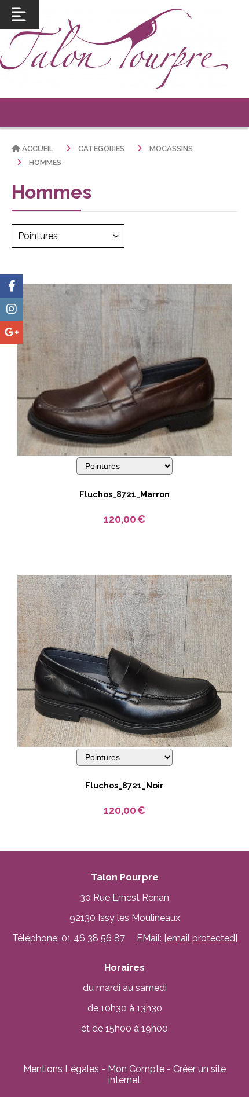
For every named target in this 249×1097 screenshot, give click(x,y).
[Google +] (11, 332)
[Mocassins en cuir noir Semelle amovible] (124, 660)
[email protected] (200, 938)
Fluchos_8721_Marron (124, 494)
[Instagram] (11, 309)
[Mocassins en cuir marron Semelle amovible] (124, 369)
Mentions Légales (61, 1068)
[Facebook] (11, 286)
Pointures (38, 235)
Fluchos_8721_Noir (124, 785)
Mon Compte (136, 1068)
